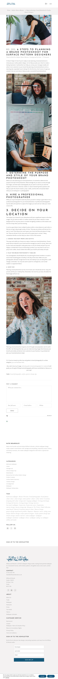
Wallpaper (9, 486)
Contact (8, 623)
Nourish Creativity (19, 509)
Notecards (9, 604)
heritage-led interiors (12, 503)
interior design (10, 507)
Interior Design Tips (11, 470)
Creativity (47, 499)
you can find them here (18, 362)
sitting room (47, 511)
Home (8, 10)
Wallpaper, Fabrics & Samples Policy (15, 625)
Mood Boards (9, 473)
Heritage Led (9, 468)
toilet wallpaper (30, 515)
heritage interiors (34, 503)
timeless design (10, 515)
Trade (7, 600)
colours (33, 499)
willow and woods (11, 520)
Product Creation (10, 477)
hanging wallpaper (32, 501)
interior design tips (20, 507)
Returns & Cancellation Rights (14, 628)
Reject (50, 676)
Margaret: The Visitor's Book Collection (38, 507)
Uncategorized (33, 57)
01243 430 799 (10, 572)
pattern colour (30, 509)
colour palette (26, 499)
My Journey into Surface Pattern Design (16, 475)
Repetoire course (38, 511)
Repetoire (30, 511)
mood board (9, 509)
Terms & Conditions (11, 633)
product (25, 511)
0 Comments (46, 57)
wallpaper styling (35, 518)
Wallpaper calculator (11, 614)
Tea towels (9, 609)
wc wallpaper (44, 518)
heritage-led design (43, 501)
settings (7, 677)
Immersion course (31, 505)
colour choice (10, 499)
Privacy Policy (10, 630)
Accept (42, 676)
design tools (22, 501)
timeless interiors (20, 515)
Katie (39, 57)
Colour (8, 466)
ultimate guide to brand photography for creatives (35, 366)
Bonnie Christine (24, 496)
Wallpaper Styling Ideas (12, 488)
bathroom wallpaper (12, 496)
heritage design (23, 503)
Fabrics (8, 612)
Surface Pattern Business (18, 10)
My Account (9, 621)
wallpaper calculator (12, 518)
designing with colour (12, 501)
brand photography (15, 374)
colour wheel (39, 499)
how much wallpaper (12, 505)
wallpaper (39, 515)
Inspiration (40, 505)
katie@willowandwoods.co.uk (14, 574)
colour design (18, 499)
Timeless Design (10, 481)
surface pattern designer (27, 513)
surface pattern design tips (29, 374)
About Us (8, 597)
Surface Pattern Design (13, 513)
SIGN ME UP (29, 660)
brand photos (44, 496)
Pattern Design (39, 509)
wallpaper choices (24, 518)
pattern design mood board (14, 511)
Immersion (22, 505)
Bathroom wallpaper (11, 464)
